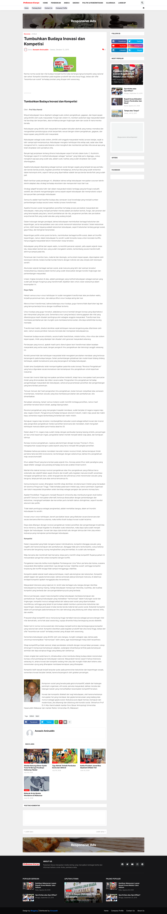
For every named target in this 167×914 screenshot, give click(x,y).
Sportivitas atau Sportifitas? (130, 90)
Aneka (67, 3)
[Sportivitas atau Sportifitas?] (117, 91)
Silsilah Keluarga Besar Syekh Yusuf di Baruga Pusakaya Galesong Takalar (35, 768)
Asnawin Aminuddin (45, 731)
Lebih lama (100, 832)
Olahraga (110, 3)
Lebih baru (29, 832)
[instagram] (137, 864)
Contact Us (48, 8)
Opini (37, 716)
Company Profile (61, 8)
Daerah (76, 3)
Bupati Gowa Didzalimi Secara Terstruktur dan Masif (133, 101)
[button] (142, 3)
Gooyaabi (54, 911)
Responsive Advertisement (127, 137)
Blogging (34, 911)
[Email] (65, 722)
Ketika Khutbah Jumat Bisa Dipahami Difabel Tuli (90, 767)
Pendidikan (56, 3)
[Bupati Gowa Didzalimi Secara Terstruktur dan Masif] (117, 101)
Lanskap (122, 3)
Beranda (27, 34)
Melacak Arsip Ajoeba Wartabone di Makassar (33, 794)
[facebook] (143, 8)
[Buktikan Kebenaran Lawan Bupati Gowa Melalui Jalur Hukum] (28, 886)
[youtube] (132, 864)
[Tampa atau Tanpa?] (117, 113)
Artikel (34, 34)
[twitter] (127, 864)
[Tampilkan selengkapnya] (70, 722)
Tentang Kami (36, 8)
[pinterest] (142, 864)
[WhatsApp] (56, 722)
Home (45, 3)
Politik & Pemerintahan (92, 3)
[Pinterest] (61, 722)
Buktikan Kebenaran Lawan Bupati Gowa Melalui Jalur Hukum (45, 885)
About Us (140, 911)
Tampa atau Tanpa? (131, 111)
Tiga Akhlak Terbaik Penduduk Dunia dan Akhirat (64, 767)
